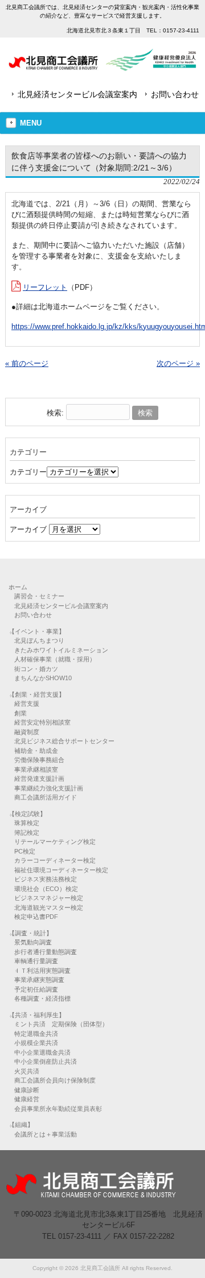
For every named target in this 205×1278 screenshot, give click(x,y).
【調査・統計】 (30, 933)
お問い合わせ (175, 94)
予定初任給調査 (36, 989)
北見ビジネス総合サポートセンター (64, 741)
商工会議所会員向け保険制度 (55, 1080)
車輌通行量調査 (36, 961)
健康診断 (26, 1089)
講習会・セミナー (39, 596)
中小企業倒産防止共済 (45, 1061)
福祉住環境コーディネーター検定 (61, 870)
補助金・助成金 (36, 750)
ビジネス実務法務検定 (45, 879)
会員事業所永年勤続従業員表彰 (58, 1108)
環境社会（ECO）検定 (46, 888)
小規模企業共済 (36, 1042)
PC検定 (24, 851)
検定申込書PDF (36, 916)
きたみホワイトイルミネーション (61, 650)
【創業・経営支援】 (37, 694)
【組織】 (21, 1124)
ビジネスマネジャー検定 (48, 897)
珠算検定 (26, 822)
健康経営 (26, 1099)
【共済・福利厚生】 (37, 1014)
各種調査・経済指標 (42, 998)
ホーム (18, 587)
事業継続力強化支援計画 (48, 788)
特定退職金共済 (36, 1033)
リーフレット (45, 287)
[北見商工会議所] (102, 66)
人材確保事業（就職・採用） (55, 659)
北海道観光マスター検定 (48, 907)
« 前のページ (26, 363)
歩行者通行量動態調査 (45, 951)
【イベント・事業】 (37, 631)
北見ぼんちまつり (39, 640)
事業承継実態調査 (39, 979)
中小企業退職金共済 (42, 1052)
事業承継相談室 (36, 769)
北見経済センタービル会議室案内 (77, 94)
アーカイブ (28, 529)
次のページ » (178, 363)
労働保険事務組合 (39, 759)
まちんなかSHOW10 (43, 678)
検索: (55, 413)
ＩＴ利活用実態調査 (42, 970)
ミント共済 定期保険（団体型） (61, 1024)
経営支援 (26, 703)
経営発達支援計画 (39, 778)
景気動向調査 (33, 942)
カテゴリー (28, 472)
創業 (20, 713)
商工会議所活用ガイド (45, 797)
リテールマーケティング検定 (55, 841)
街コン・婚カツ (36, 668)
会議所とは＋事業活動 (45, 1134)
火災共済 (26, 1071)
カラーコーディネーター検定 (55, 860)
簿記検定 (26, 832)
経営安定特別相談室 (42, 722)
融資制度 (26, 731)
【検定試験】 (27, 813)
